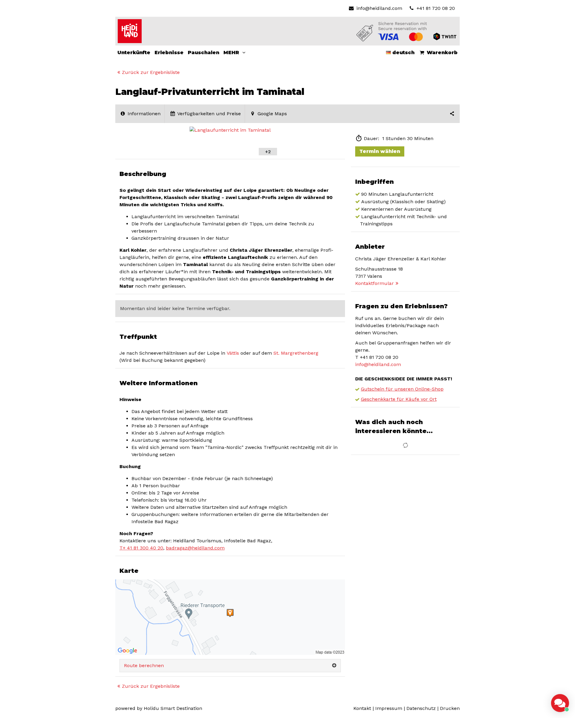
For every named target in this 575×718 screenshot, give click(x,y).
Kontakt (362, 708)
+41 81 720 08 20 (435, 8)
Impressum (388, 708)
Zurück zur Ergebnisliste (151, 72)
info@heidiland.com (379, 8)
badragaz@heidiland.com (195, 548)
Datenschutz (421, 708)
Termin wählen (379, 151)
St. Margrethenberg (295, 353)
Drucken (450, 708)
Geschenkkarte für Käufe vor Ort (399, 399)
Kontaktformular (374, 283)
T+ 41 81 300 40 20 (141, 548)
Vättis (233, 353)
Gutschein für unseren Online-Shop (402, 389)
